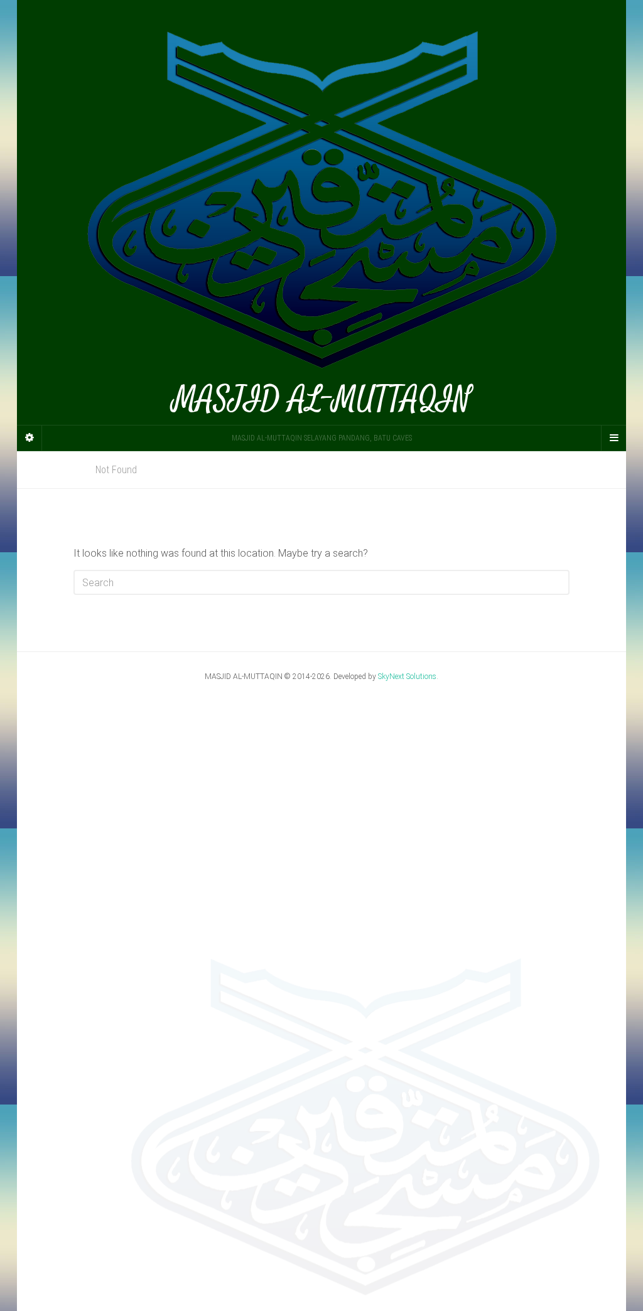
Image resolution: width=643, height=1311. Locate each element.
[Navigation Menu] (613, 438)
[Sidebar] (29, 438)
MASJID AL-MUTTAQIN (322, 396)
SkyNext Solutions (407, 676)
